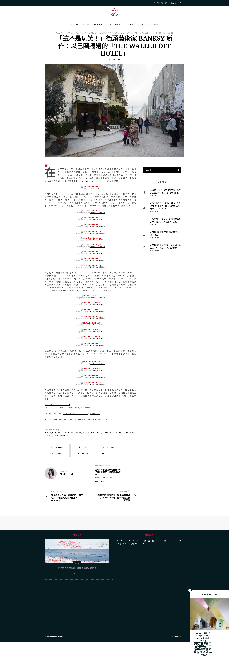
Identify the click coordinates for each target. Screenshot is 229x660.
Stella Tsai (116, 59)
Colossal (96, 188)
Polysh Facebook (59, 420)
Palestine (106, 432)
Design (199, 636)
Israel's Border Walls (91, 432)
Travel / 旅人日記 (76, 33)
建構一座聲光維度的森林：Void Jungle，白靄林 (77, 585)
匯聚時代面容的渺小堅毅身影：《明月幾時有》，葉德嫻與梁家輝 (108, 472)
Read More (99, 481)
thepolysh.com (56, 655)
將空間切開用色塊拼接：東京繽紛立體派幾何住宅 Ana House (203, 649)
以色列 (56, 435)
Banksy (48, 432)
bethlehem (57, 432)
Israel (78, 432)
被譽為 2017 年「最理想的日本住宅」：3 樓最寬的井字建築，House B (67, 496)
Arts (58, 33)
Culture (64, 33)
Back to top (177, 655)
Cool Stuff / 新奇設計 (203, 633)
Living (203, 641)
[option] (77, 564)
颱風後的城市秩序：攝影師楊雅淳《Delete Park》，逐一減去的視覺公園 (114, 496)
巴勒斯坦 (64, 435)
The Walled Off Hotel (92, 181)
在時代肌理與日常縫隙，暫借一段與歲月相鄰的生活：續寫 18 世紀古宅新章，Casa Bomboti (165, 206)
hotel (72, 432)
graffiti (66, 432)
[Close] (190, 590)
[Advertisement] (77, 623)
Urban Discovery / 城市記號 (97, 33)
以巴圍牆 (48, 435)
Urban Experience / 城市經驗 (148, 33)
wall (134, 432)
